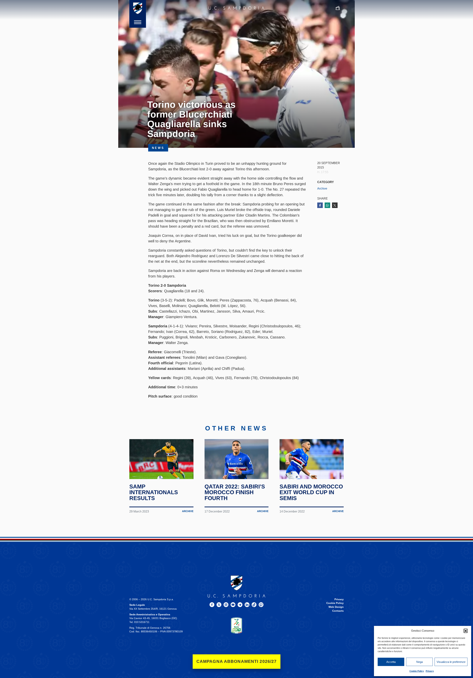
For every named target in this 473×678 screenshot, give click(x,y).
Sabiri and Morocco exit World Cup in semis (311, 492)
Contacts (338, 610)
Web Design (336, 607)
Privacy (430, 671)
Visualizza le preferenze (451, 661)
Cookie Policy (416, 671)
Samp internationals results (153, 492)
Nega (419, 661)
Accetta (391, 661)
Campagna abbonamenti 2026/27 (236, 661)
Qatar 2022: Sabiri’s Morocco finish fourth (235, 492)
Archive (322, 188)
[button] (465, 631)
